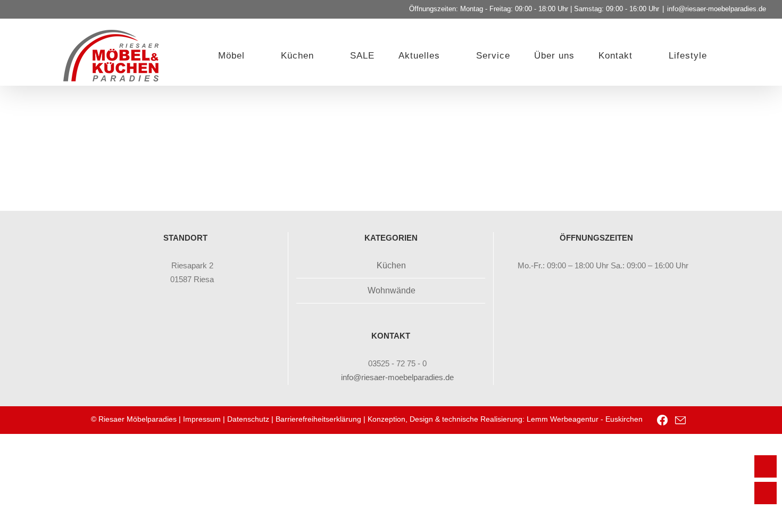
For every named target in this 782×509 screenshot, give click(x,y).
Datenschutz (248, 419)
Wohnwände (391, 290)
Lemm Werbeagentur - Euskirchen (585, 419)
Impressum (202, 419)
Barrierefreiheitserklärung (318, 419)
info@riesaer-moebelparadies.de (716, 9)
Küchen (391, 265)
